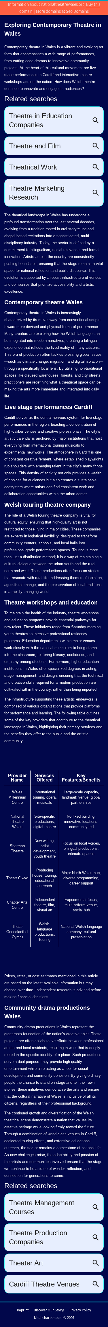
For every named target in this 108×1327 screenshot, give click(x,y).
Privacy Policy (80, 1310)
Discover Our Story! (49, 1310)
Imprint (23, 1310)
